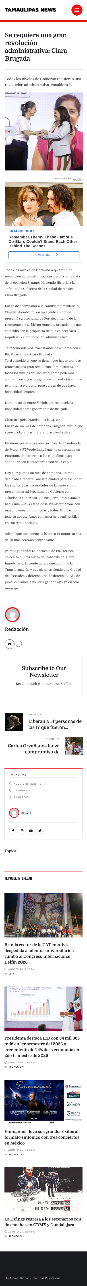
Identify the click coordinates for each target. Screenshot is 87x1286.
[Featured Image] (43, 915)
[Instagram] (22, 831)
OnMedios (11, 1278)
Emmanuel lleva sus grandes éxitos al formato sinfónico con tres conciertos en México (41, 1137)
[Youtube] (31, 831)
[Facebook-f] (13, 831)
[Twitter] (40, 831)
